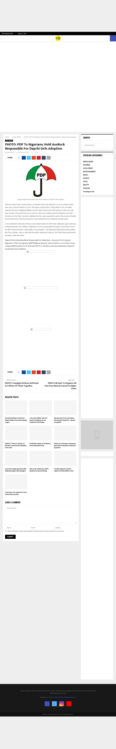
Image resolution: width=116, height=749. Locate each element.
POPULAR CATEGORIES (92, 155)
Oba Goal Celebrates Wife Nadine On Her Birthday (39, 470)
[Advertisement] (58, 16)
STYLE (85, 181)
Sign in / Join (22, 33)
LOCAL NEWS (9, 140)
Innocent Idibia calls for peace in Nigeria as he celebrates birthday (38, 420)
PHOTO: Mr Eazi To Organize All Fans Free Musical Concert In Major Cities (60, 385)
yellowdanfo (10, 152)
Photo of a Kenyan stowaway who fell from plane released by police (65, 445)
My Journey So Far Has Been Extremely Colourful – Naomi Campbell (64, 420)
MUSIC (85, 175)
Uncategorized (88, 191)
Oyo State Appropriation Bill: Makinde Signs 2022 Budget (15, 470)
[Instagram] (61, 703)
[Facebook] (47, 703)
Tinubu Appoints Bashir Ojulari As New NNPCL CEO (63, 470)
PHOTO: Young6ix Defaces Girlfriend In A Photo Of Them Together (22, 384)
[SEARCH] (108, 145)
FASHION (86, 188)
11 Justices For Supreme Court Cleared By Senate (16, 493)
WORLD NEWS (88, 162)
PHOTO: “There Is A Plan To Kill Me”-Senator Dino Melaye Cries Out (16, 445)
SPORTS (86, 178)
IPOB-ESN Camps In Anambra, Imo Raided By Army (40, 444)
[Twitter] (54, 703)
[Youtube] (68, 703)
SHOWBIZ (86, 165)
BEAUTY (86, 185)
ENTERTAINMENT (89, 172)
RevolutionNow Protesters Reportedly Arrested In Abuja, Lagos (16, 420)
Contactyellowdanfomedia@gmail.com (62, 697)
